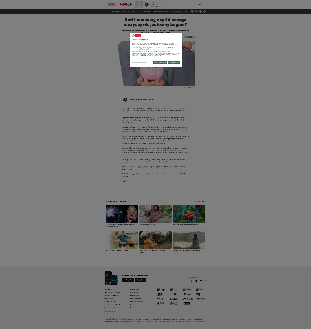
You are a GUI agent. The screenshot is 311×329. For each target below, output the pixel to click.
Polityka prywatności (144, 48)
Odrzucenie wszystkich (160, 62)
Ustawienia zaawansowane (139, 62)
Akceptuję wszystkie (174, 62)
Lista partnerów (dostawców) (139, 57)
